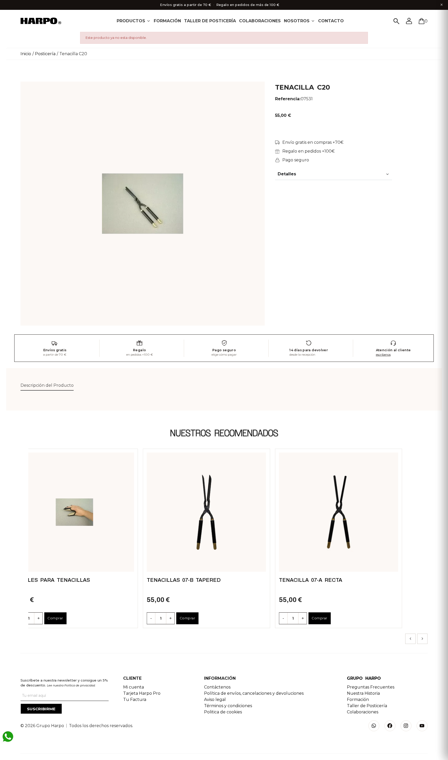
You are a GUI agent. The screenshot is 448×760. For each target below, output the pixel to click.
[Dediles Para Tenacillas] (74, 512)
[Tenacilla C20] (142, 203)
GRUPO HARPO (364, 678)
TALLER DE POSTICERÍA (210, 20)
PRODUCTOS (131, 20)
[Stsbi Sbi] (373, 725)
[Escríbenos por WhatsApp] (7, 736)
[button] (410, 639)
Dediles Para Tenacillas (52, 580)
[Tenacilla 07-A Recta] (338, 512)
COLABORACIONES (260, 20)
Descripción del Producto (47, 385)
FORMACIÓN (167, 20)
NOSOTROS (297, 20)
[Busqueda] (396, 21)
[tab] (134, 20)
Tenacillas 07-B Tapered (184, 580)
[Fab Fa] (389, 725)
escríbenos (383, 354)
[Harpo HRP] (43, 21)
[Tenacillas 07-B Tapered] (206, 512)
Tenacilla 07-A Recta (310, 580)
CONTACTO (331, 20)
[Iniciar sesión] (409, 21)
